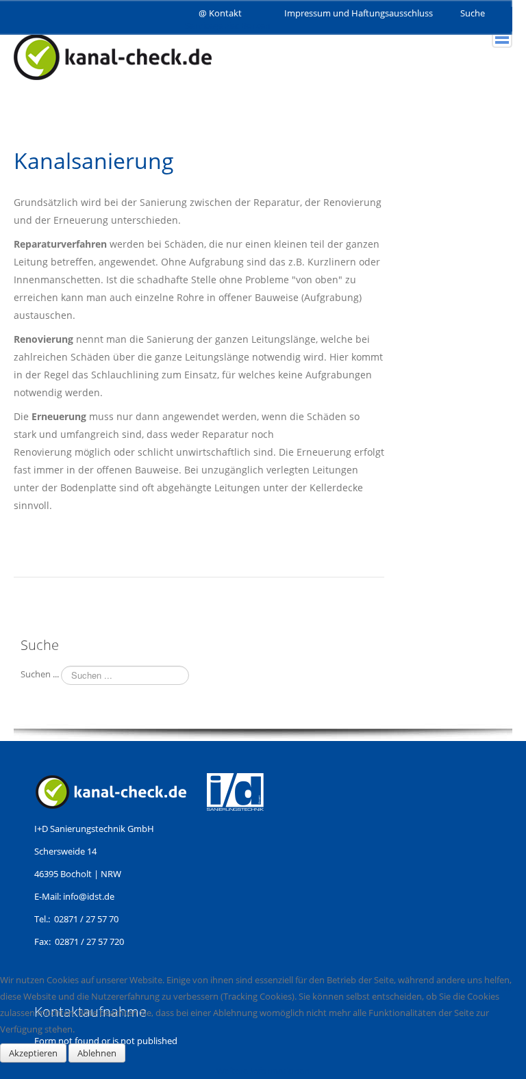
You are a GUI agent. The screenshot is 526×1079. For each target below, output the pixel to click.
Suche (472, 13)
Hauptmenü (502, 37)
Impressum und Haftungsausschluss (358, 13)
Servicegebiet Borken (228, 25)
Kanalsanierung (94, 160)
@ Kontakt (220, 13)
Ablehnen (96, 1053)
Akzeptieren (33, 1053)
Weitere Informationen (263, 1071)
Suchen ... (40, 674)
